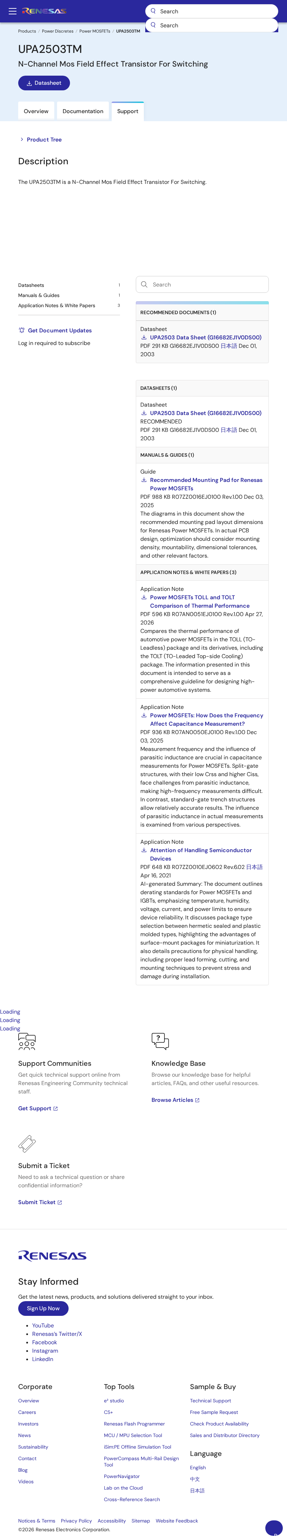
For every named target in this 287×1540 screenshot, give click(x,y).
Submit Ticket (37, 1202)
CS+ (108, 1412)
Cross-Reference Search (132, 1499)
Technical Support (210, 1400)
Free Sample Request (214, 1412)
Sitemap (141, 1521)
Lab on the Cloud (123, 1488)
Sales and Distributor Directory (225, 1435)
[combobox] (211, 25)
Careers (27, 1412)
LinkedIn (42, 1359)
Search (211, 11)
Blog (23, 1470)
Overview (28, 1400)
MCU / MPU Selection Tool (133, 1435)
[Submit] (153, 25)
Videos (26, 1481)
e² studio (114, 1400)
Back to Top (278, 1534)
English (198, 1467)
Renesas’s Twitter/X (57, 1334)
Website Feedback (177, 1521)
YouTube (43, 1325)
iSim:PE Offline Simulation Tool (137, 1447)
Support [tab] (127, 111)
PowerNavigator (122, 1476)
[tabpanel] (143, 1131)
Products (27, 31)
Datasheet (48, 83)
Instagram (45, 1350)
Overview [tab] (36, 111)
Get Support (34, 1108)
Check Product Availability (219, 1424)
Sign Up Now (43, 1308)
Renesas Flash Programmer (134, 1424)
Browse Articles (172, 1100)
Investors (28, 1424)
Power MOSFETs (94, 31)
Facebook (44, 1342)
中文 (195, 1479)
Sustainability (33, 1447)
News (24, 1435)
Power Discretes (58, 31)
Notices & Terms (36, 1521)
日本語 (197, 1490)
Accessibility (112, 1521)
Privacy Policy (76, 1521)
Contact (27, 1458)
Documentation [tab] (83, 111)
